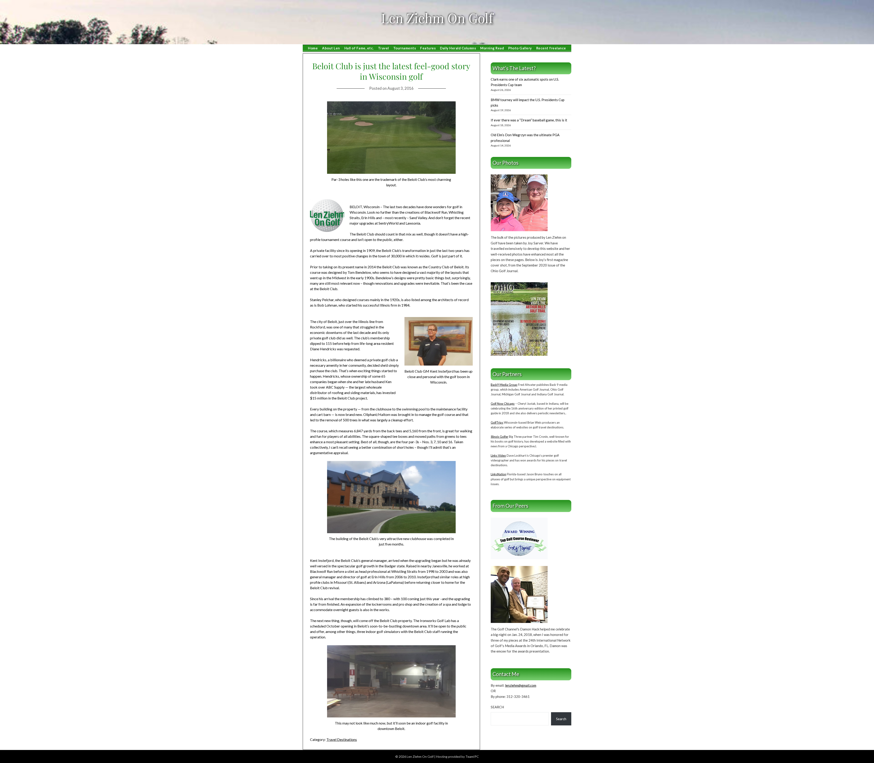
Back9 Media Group (504, 385)
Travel (383, 48)
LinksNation (498, 474)
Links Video (498, 455)
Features (428, 48)
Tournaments (404, 48)
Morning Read (492, 48)
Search (497, 707)
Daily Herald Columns (458, 48)
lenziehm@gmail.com (520, 685)
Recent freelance (551, 48)
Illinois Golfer (499, 436)
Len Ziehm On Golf (437, 18)
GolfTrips (497, 422)
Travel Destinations (341, 739)
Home (313, 48)
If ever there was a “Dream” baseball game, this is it (529, 120)
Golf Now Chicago (503, 403)
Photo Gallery (520, 48)
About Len (331, 48)
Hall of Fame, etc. (359, 48)
